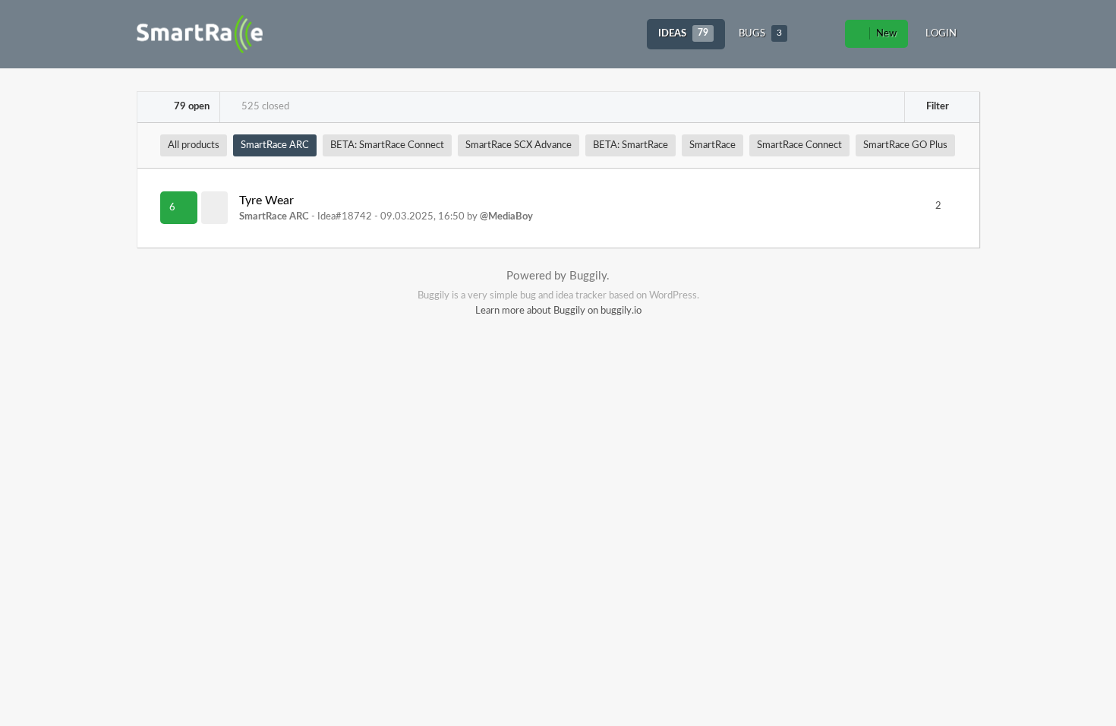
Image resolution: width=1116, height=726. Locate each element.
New (885, 34)
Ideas (683, 34)
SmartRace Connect (799, 145)
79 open (191, 107)
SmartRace (712, 145)
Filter (936, 107)
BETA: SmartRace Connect (387, 145)
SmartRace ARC (275, 145)
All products (193, 145)
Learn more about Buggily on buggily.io (558, 311)
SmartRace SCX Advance (518, 145)
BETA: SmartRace (630, 145)
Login (941, 34)
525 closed (264, 107)
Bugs (760, 34)
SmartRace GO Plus (905, 145)
